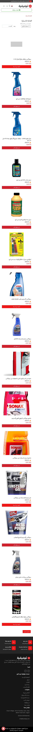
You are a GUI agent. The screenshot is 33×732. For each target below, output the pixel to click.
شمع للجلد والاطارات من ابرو (23, 99)
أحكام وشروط (26, 693)
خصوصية (21, 730)
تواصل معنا (27, 705)
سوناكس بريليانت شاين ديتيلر (23, 577)
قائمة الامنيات (26, 687)
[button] (7, 6)
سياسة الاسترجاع (26, 695)
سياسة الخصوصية (25, 698)
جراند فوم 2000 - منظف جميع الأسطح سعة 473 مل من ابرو (17, 139)
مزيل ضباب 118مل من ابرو (23, 180)
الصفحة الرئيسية (26, 677)
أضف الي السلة (16, 67)
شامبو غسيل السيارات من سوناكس (22, 458)
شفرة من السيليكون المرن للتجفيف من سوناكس (18, 378)
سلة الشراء (27, 685)
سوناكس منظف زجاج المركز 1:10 (22, 59)
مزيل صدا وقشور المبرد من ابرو (23, 219)
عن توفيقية (27, 703)
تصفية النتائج (25, 26)
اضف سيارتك (15, 10)
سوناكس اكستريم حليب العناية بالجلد (21, 299)
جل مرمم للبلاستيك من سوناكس (22, 498)
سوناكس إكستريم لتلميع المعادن (22, 537)
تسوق (28, 680)
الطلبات (28, 682)
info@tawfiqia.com (24, 719)
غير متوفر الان (16, 106)
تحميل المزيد (27, 632)
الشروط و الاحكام (14, 730)
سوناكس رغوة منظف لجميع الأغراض (21, 617)
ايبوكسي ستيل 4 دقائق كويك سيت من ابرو (20, 259)
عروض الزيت (26, 700)
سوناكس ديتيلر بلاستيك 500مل (22, 339)
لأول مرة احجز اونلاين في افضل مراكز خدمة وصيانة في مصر (21, 1)
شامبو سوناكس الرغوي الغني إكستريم (21, 418)
